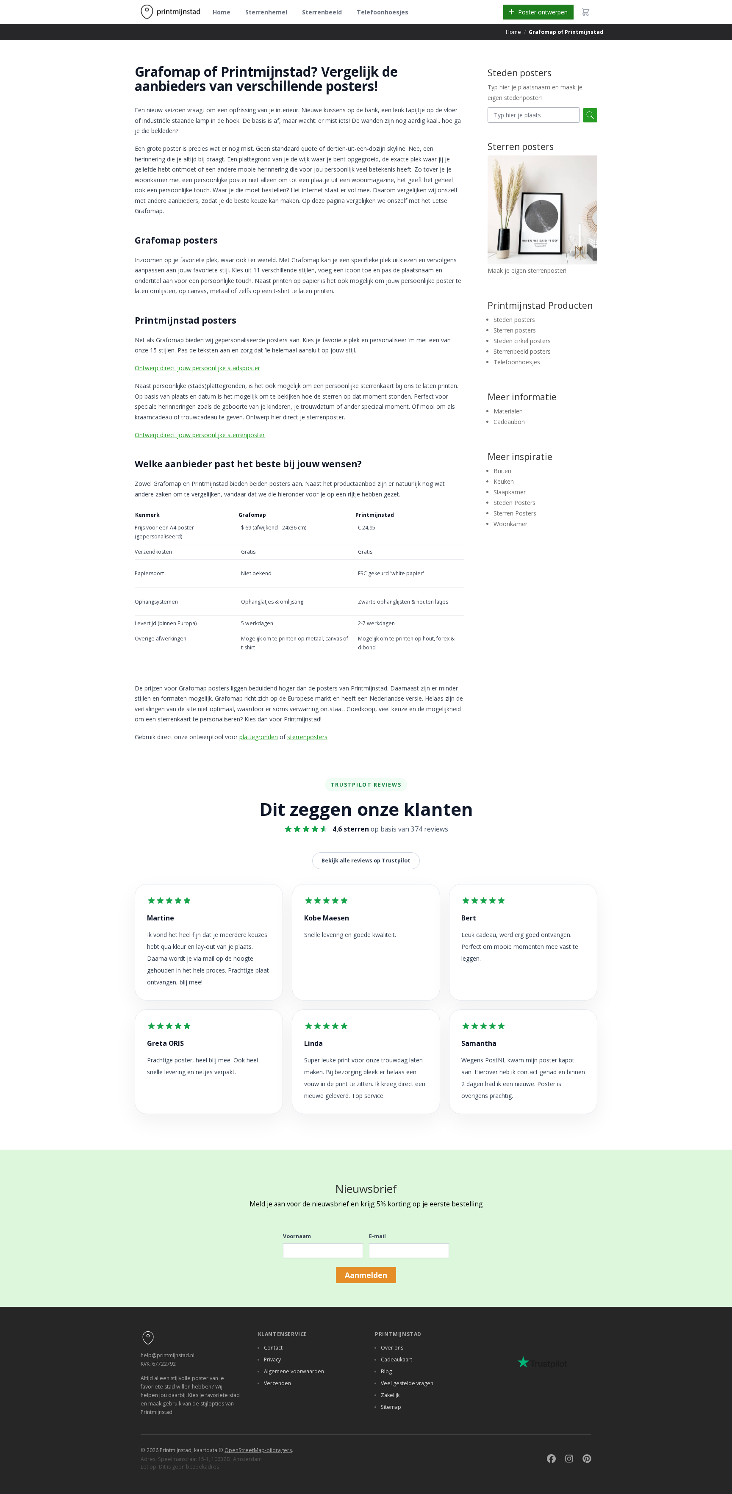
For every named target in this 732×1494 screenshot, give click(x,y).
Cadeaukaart (396, 1359)
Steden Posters (514, 503)
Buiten (502, 471)
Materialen (508, 411)
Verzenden (277, 1383)
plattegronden (258, 737)
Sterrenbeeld (322, 12)
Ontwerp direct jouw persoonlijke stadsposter (197, 368)
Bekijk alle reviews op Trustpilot (366, 860)
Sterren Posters (515, 513)
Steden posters (514, 320)
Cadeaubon (509, 422)
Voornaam (297, 1236)
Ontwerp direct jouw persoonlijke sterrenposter (200, 435)
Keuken (504, 481)
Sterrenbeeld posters (522, 351)
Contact (273, 1347)
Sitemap (391, 1407)
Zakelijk (390, 1395)
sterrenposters (307, 737)
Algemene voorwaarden (294, 1371)
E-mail (377, 1236)
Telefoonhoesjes (382, 12)
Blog (386, 1371)
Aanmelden (366, 1275)
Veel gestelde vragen (407, 1383)
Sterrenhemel (266, 12)
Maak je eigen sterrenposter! (527, 270)
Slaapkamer (510, 492)
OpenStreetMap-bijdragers (258, 1450)
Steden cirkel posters (522, 341)
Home (221, 12)
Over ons (392, 1347)
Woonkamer (510, 524)
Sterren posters (515, 330)
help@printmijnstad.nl (167, 1355)
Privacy (272, 1359)
